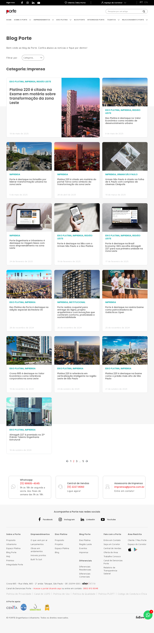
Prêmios (10, 560)
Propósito (10, 540)
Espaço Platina (13, 548)
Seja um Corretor (112, 544)
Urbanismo (11, 544)
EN (146, 2)
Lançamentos (37, 544)
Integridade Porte (95, 19)
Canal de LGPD (42, 593)
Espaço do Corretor (137, 544)
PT (141, 2)
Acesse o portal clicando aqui (47, 588)
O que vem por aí (39, 540)
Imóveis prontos (38, 555)
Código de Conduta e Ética (132, 593)
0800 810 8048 (90, 588)
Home (8, 19)
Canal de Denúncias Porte (113, 562)
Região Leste (85, 544)
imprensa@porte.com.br (129, 487)
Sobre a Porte (21, 19)
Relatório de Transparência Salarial (110, 570)
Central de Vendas (112, 548)
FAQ (8, 556)
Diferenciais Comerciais (84, 575)
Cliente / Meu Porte (137, 540)
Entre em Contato (112, 540)
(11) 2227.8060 (75, 487)
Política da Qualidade (84, 593)
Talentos (111, 19)
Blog (57, 552)
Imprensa (83, 552)
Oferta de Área (111, 552)
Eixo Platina (62, 19)
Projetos (59, 544)
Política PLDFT (106, 593)
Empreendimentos (42, 19)
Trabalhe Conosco (112, 556)
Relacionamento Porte (133, 19)
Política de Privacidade (18, 593)
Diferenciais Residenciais (85, 568)
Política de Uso (61, 593)
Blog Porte (79, 19)
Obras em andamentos (37, 549)
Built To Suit (36, 559)
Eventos (83, 548)
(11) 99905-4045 (30, 483)
